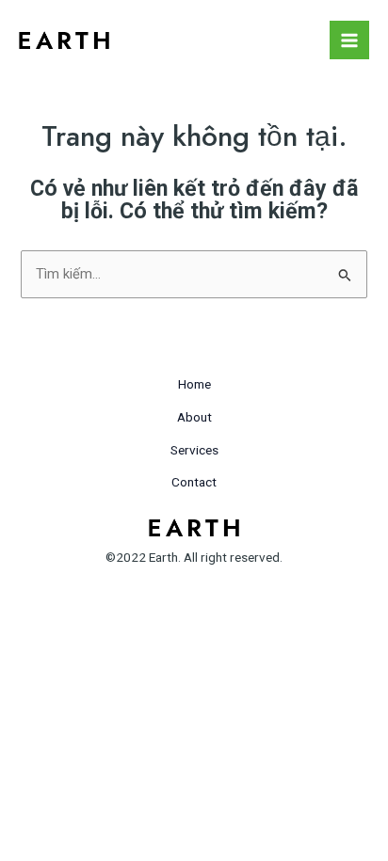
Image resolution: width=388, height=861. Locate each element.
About (194, 416)
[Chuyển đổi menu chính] (349, 40)
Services (194, 449)
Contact (194, 481)
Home (194, 383)
